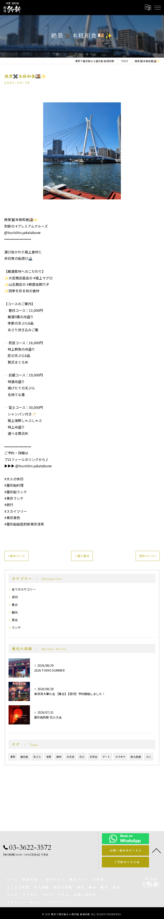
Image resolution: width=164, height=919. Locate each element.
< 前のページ (16, 556)
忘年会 (93, 756)
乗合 (15, 605)
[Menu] (157, 7)
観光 (15, 612)
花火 (82, 756)
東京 (12, 756)
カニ (148, 756)
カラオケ (120, 756)
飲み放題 (136, 756)
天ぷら (37, 756)
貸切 (15, 597)
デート (106, 756)
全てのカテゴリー (24, 589)
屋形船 (24, 756)
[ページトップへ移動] (156, 850)
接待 (59, 756)
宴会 (15, 620)
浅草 (48, 756)
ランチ (16, 627)
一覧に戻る (82, 556)
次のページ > (147, 556)
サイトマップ (60, 902)
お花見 (70, 756)
